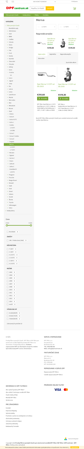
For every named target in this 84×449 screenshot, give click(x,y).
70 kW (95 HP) (14, 319)
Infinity (11, 67)
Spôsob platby (10, 413)
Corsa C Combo (14, 136)
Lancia (11, 89)
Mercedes (12, 100)
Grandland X (13, 169)
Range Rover (13, 180)
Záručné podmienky (12, 424)
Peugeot (11, 175)
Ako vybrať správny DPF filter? (15, 390)
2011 (12, 293)
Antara (11, 114)
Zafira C (11, 167)
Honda (11, 56)
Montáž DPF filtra (11, 398)
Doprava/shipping (11, 411)
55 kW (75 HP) (14, 316)
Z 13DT (12, 252)
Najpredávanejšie (65, 54)
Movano (11, 153)
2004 (12, 275)
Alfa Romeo (12, 31)
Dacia (10, 45)
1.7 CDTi (12, 150)
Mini (10, 103)
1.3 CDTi (12, 128)
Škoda (11, 200)
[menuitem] (12, 15)
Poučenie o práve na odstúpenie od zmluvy (19, 416)
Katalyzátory (11, 211)
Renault (11, 183)
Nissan (11, 108)
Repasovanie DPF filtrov (51, 372)
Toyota (11, 202)
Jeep (10, 84)
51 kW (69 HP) (14, 313)
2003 (12, 272)
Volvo (10, 208)
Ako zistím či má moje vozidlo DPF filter (18, 392)
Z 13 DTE (13, 258)
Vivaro (11, 161)
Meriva (11, 144)
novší (12, 304)
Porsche (11, 178)
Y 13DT (12, 249)
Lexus (10, 92)
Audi (10, 34)
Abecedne (41, 58)
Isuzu (10, 70)
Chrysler (11, 64)
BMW (10, 37)
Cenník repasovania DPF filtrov (53, 375)
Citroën (11, 42)
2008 (12, 287)
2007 (12, 284)
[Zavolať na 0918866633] (9, 1)
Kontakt (8, 408)
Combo (11, 125)
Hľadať (49, 8)
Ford (10, 53)
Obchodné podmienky (40, 2)
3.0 (11, 75)
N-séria (11, 72)
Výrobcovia (9, 400)
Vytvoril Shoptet (73, 439)
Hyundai (11, 59)
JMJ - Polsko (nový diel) (17, 240)
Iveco (10, 78)
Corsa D (11, 139)
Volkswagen (12, 205)
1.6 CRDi (12, 131)
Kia (10, 86)
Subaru (11, 194)
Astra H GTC (13, 120)
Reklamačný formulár (12, 426)
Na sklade (13, 232)
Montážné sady (13, 28)
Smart (11, 191)
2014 (12, 301)
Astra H (11, 117)
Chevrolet (12, 61)
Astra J (11, 122)
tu (68, 447)
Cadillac (11, 39)
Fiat (10, 50)
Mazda (11, 97)
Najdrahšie (53, 54)
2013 (12, 298)
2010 (12, 290)
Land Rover (12, 95)
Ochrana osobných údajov (14, 421)
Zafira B (11, 164)
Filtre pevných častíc (13, 26)
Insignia (11, 142)
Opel (10, 111)
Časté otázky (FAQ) (12, 395)
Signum (11, 155)
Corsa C (11, 133)
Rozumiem (75, 447)
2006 (12, 281)
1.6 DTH (12, 172)
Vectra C (12, 158)
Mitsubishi (12, 106)
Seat (10, 189)
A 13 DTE (13, 264)
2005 (12, 278)
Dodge (11, 48)
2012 (12, 296)
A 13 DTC (13, 255)
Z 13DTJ (13, 261)
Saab (10, 186)
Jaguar (11, 81)
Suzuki (11, 197)
